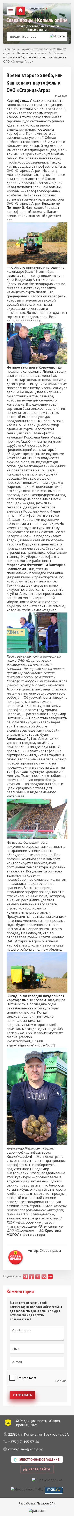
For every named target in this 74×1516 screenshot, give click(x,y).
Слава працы (50, 1250)
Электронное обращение (39, 1459)
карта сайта (39, 1469)
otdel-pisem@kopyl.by (25, 1449)
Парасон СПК (45, 1503)
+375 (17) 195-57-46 (23, 1441)
